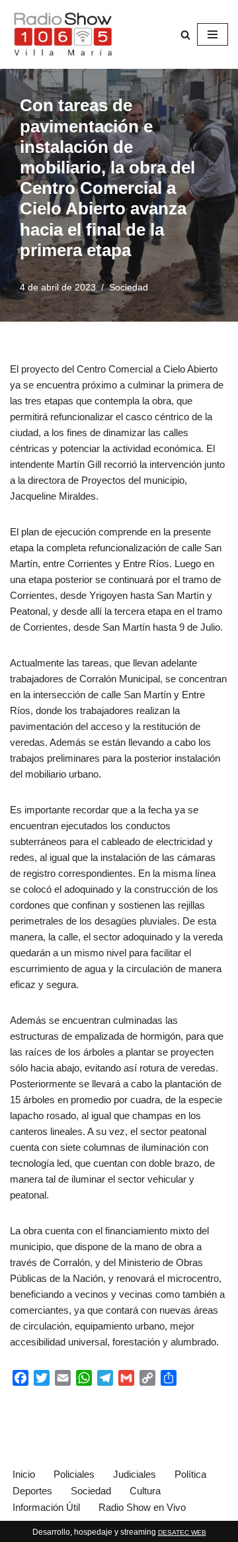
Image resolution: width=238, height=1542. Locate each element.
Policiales (74, 1474)
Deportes (32, 1490)
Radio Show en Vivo (142, 1507)
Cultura (145, 1490)
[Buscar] (185, 35)
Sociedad (128, 288)
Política (190, 1474)
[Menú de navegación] (212, 34)
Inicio (24, 1474)
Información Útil (46, 1507)
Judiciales (134, 1474)
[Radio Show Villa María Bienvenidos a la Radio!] (63, 34)
